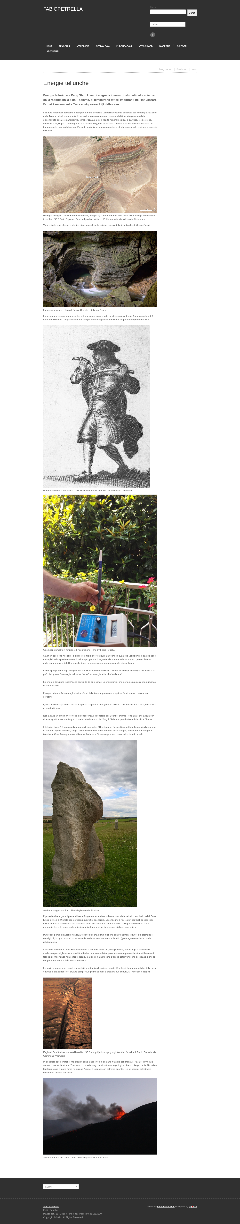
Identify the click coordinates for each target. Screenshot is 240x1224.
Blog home (165, 69)
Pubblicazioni (124, 46)
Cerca (153, 7)
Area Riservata (51, 1206)
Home (49, 46)
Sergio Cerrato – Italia (84, 310)
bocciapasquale (87, 1157)
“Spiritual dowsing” (100, 670)
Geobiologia (103, 46)
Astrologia (82, 46)
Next (194, 69)
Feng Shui (64, 46)
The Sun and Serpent (110, 727)
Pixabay (103, 310)
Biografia (164, 46)
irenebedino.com (166, 1206)
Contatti (181, 46)
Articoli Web (145, 46)
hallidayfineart (79, 910)
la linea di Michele (59, 920)
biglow (193, 1206)
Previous (181, 69)
